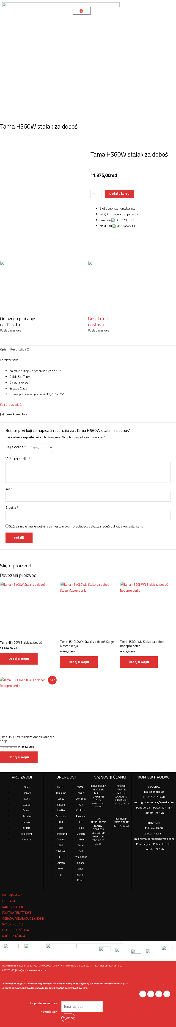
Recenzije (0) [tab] (19, 349)
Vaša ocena (16, 447)
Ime (9, 489)
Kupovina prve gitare (121, 820)
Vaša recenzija (18, 458)
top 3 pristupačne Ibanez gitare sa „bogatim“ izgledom (98, 827)
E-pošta (12, 507)
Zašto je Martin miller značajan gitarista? (121, 793)
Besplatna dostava (98, 321)
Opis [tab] (3, 349)
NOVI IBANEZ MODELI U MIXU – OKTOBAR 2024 (98, 793)
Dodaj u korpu (119, 193)
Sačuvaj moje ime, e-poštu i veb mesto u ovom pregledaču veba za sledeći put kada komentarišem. (76, 526)
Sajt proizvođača (11, 404)
